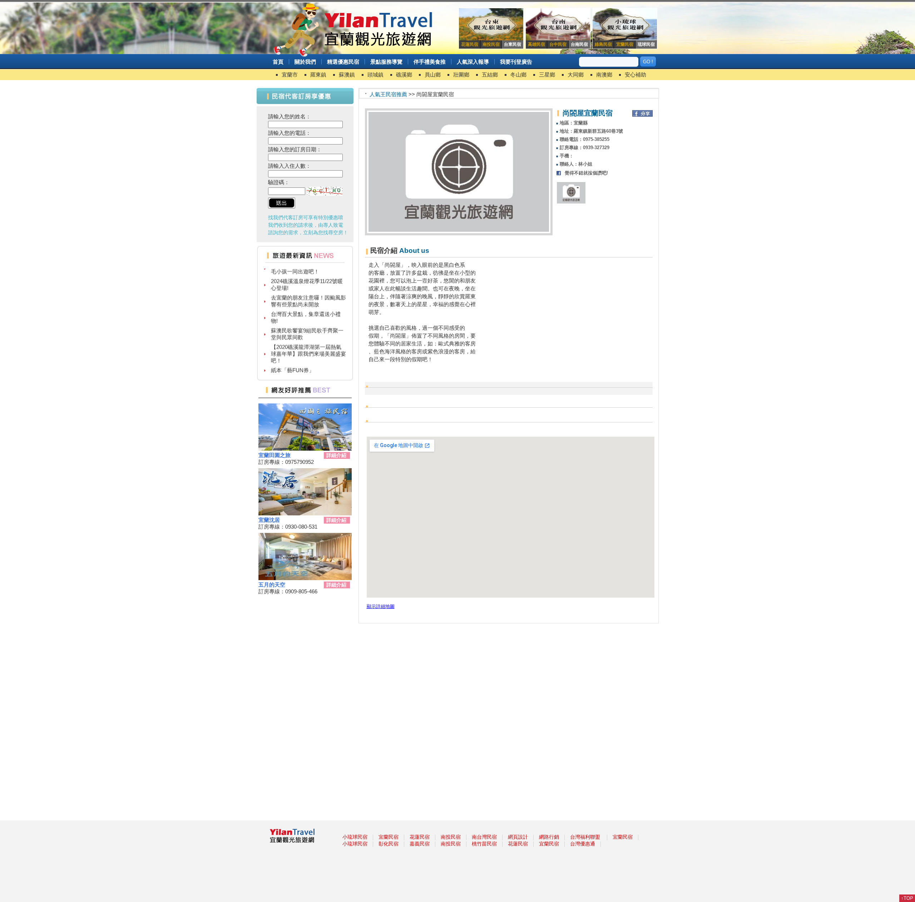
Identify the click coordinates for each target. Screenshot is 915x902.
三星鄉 (547, 75)
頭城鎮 (375, 75)
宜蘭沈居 (269, 520)
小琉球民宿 (354, 837)
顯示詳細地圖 (381, 606)
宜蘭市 (290, 75)
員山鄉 (433, 75)
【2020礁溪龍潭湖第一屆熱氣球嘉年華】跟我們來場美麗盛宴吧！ (308, 344)
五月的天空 (271, 585)
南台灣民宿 (484, 837)
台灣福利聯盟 (585, 837)
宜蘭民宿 (389, 837)
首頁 (278, 62)
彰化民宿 (389, 844)
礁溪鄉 (404, 75)
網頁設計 (518, 837)
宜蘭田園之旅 (274, 455)
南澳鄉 (604, 75)
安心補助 (635, 75)
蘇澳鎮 (347, 75)
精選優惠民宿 (343, 62)
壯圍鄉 (461, 75)
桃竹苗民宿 (484, 844)
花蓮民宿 (420, 837)
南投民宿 (451, 837)
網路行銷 (549, 837)
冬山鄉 (518, 75)
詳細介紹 (336, 455)
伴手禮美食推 (430, 62)
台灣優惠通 (582, 844)
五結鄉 (490, 75)
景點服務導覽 (386, 62)
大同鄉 (576, 75)
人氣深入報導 (473, 62)
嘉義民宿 (420, 844)
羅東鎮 (318, 75)
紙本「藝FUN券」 (292, 361)
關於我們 (305, 62)
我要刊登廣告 (516, 62)
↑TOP (907, 898)
